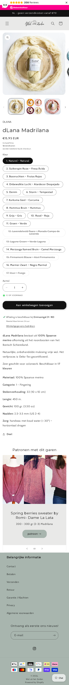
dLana (7, 121)
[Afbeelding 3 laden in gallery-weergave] (52, 106)
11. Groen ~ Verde (16, 223)
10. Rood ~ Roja (40, 215)
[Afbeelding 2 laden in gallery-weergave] (34, 106)
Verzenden (13, 581)
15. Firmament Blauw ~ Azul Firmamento (32, 258)
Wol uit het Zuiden (34, 679)
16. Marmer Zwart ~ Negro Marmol (26, 264)
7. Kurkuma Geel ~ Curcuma (22, 200)
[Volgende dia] (42, 548)
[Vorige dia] (27, 548)
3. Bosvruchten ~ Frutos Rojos (24, 176)
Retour (11, 589)
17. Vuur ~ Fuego (17, 273)
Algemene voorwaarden (20, 613)
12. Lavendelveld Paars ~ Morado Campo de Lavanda (34, 233)
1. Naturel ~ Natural (17, 160)
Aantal (6, 280)
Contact (11, 566)
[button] (7, 23)
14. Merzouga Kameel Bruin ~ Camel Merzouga (33, 249)
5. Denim (11, 192)
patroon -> (35, 533)
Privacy (11, 605)
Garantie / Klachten (17, 597)
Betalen (11, 574)
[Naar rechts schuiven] (65, 107)
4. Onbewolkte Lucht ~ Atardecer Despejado (32, 184)
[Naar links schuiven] (3, 107)
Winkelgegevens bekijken (20, 326)
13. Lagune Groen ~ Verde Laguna (28, 242)
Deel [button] (9, 434)
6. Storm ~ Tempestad (39, 192)
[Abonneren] (54, 635)
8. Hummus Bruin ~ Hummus (23, 207)
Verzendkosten (9, 146)
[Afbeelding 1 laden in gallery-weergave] (16, 106)
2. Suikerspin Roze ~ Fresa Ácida (25, 168)
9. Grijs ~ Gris (14, 215)
